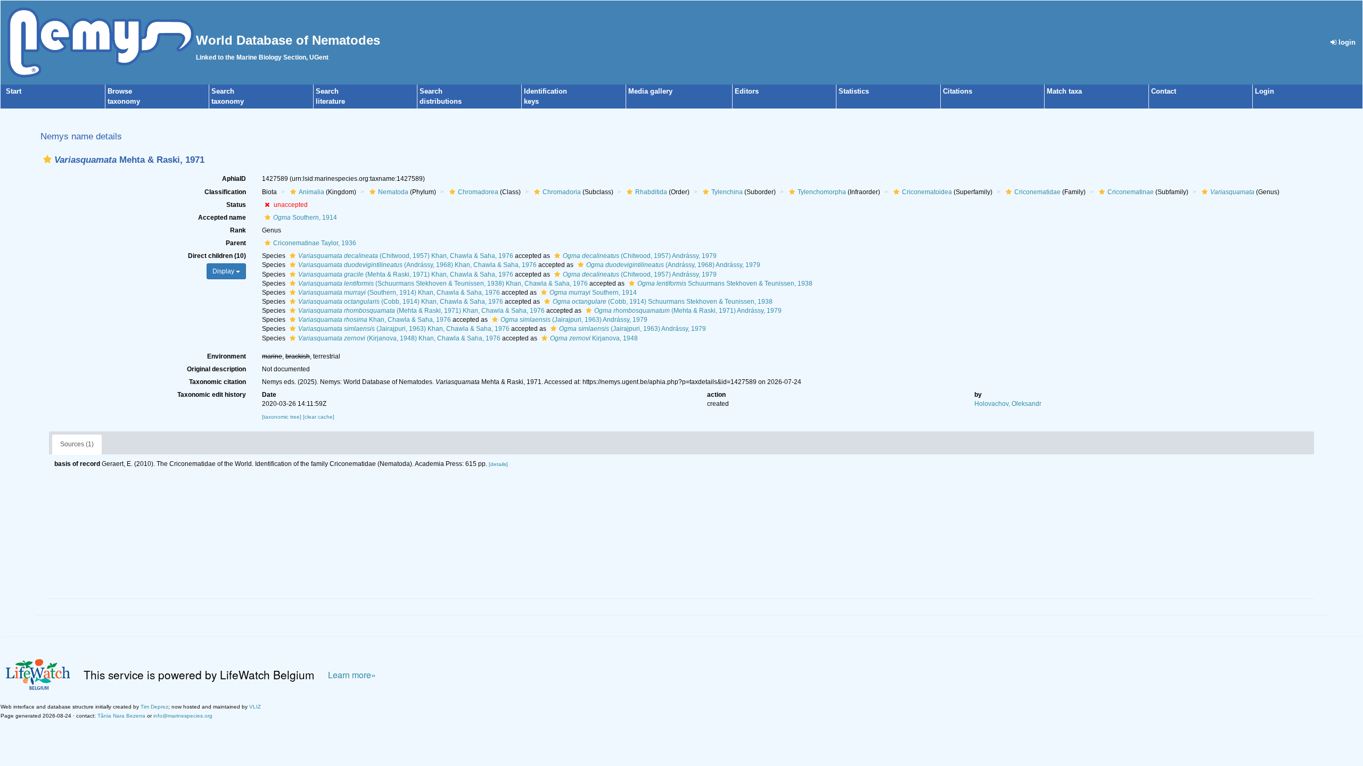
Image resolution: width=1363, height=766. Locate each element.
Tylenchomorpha (822, 192)
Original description (216, 369)
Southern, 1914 (305, 217)
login (1346, 42)
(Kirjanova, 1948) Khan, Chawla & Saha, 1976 (399, 338)
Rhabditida (651, 192)
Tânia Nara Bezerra (121, 716)
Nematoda (393, 192)
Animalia (311, 192)
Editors (747, 91)
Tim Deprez (154, 707)
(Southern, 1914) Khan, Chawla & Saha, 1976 (399, 292)
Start (13, 91)
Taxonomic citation (217, 382)
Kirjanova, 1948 (594, 338)
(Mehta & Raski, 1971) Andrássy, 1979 (688, 310)
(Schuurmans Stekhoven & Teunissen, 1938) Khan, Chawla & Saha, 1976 (443, 283)
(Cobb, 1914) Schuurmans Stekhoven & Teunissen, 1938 (663, 301)
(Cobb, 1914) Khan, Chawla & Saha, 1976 (400, 301)
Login (1264, 91)
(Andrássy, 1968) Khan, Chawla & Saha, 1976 (417, 265)
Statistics (854, 91)
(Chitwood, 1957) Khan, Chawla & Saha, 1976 (405, 256)
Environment (226, 356)
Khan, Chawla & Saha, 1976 (374, 319)
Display (224, 271)
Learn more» (352, 675)
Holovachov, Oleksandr (1007, 403)
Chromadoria (562, 192)
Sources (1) (77, 444)
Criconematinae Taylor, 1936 (314, 243)
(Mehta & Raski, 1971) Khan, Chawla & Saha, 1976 (405, 274)
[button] (47, 159)
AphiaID (234, 178)
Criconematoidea (927, 192)
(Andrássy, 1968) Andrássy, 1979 (673, 265)
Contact (1163, 91)
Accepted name (222, 217)
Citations (957, 91)
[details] (498, 464)
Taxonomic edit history (211, 394)
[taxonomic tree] (282, 417)
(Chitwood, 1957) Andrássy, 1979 (640, 256)
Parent (236, 243)
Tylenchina (727, 192)
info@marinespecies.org (182, 716)
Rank (238, 230)
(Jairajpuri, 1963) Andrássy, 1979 (573, 319)
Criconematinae (1130, 192)
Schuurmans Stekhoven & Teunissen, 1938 (724, 283)
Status (236, 205)
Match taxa (1064, 91)
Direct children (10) (217, 256)
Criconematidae (1037, 192)
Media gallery (650, 91)
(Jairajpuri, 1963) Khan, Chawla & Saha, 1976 (404, 328)
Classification (225, 192)
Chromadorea (478, 192)
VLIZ (255, 707)
